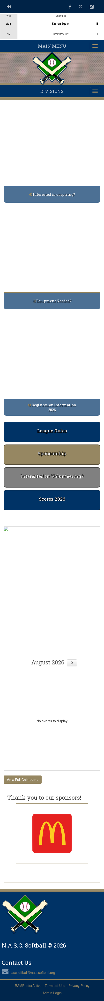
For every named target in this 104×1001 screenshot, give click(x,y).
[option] (52, 26)
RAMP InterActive (28, 985)
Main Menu (52, 46)
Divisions (52, 91)
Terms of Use (55, 985)
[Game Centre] (52, 30)
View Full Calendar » (22, 779)
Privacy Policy (78, 985)
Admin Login (52, 992)
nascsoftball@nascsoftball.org (32, 972)
